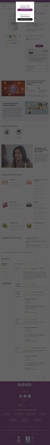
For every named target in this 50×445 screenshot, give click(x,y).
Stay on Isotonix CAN (25, 9)
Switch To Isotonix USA (25, 19)
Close (32, 3)
